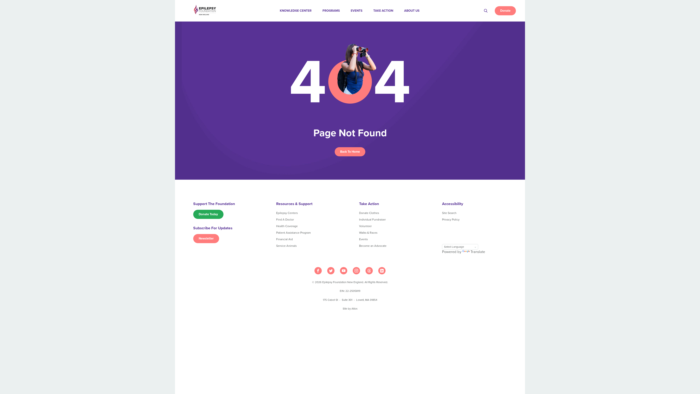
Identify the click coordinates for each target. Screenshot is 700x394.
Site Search (449, 213)
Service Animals (286, 246)
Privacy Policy (451, 219)
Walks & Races (368, 233)
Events (356, 11)
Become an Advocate (372, 246)
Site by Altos (350, 308)
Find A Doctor (285, 219)
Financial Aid (284, 239)
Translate (477, 252)
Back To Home (350, 152)
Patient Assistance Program (293, 233)
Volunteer (365, 226)
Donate (505, 11)
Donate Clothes (369, 213)
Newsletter (206, 238)
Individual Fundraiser (372, 219)
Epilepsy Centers (287, 213)
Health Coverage (287, 226)
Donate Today (208, 214)
